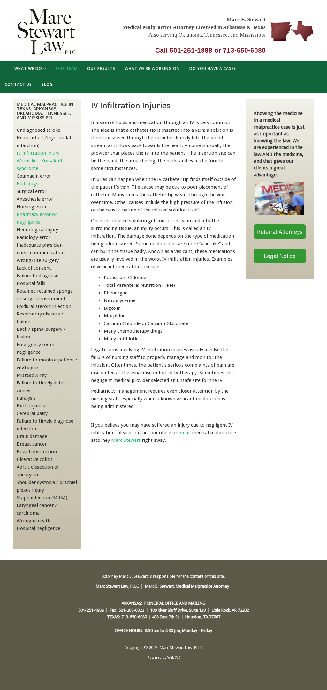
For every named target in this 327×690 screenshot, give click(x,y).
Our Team (67, 68)
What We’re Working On (152, 68)
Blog (47, 84)
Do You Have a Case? (212, 68)
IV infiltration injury (38, 153)
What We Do (28, 68)
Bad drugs (27, 184)
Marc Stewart (126, 440)
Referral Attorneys (279, 231)
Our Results (101, 68)
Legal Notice (280, 255)
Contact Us (18, 84)
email (185, 432)
